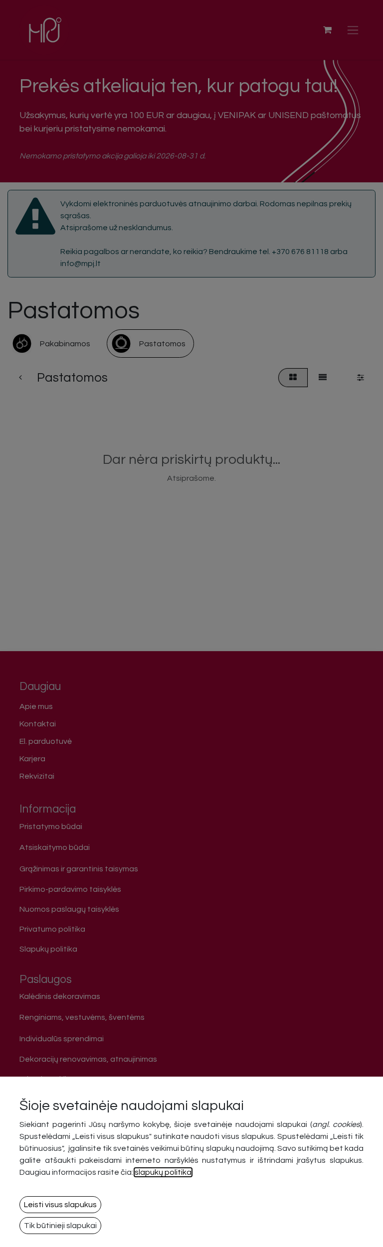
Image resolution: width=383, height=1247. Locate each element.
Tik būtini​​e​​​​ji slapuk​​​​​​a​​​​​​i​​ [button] (60, 1226)
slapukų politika (163, 1172)
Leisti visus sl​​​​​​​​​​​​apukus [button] (60, 1205)
